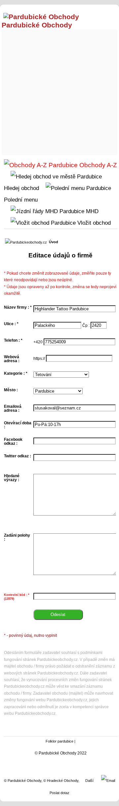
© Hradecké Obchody (60, 781)
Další (89, 781)
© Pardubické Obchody (22, 781)
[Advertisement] (59, 90)
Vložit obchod (93, 222)
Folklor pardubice (59, 741)
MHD (91, 211)
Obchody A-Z (97, 165)
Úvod (53, 242)
